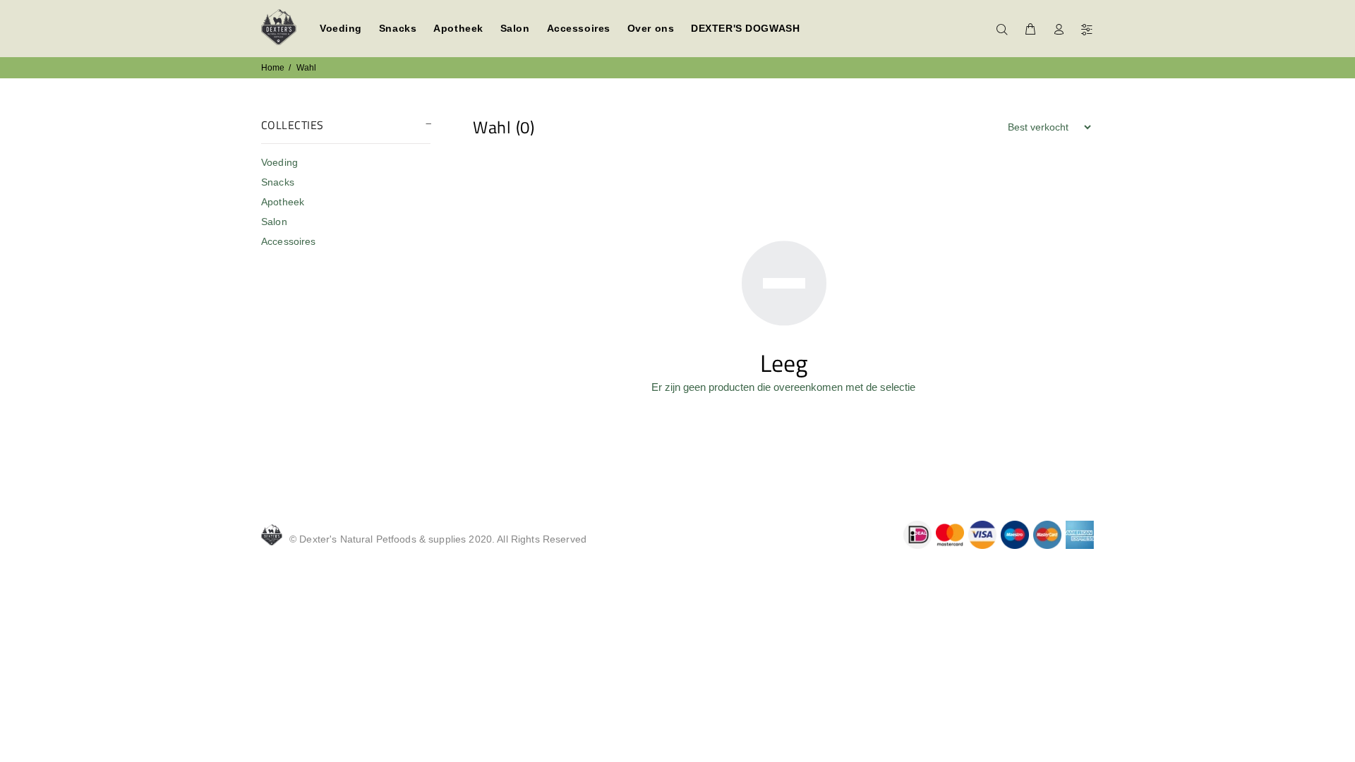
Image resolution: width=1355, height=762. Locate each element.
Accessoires (288, 241)
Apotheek (282, 201)
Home (272, 68)
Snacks (277, 182)
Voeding (279, 162)
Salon (274, 221)
